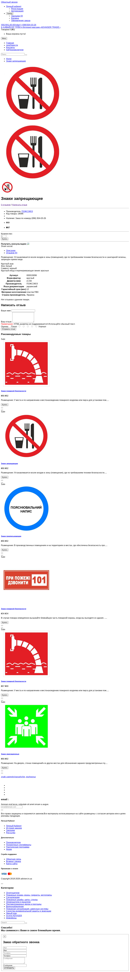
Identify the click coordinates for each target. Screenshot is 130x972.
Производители (13, 842)
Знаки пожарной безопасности (13, 391)
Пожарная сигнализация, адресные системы (27, 909)
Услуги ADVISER (14, 916)
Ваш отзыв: (6, 322)
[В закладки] (2, 407)
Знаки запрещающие (16, 61)
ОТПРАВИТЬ (9, 968)
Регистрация (17, 9)
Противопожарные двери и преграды (24, 904)
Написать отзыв (19, 205)
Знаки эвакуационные (10, 754)
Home (9, 59)
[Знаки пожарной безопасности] (26, 386)
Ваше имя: (6, 311)
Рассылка (10, 833)
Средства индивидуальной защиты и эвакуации (28, 911)
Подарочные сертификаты (18, 845)
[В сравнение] (2, 482)
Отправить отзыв (8, 329)
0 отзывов (6, 205)
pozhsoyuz (31, 777)
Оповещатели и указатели (18, 902)
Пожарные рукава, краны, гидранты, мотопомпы (29, 895)
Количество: (6, 234)
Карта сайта (11, 864)
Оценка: (5, 326)
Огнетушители (12, 893)
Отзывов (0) (11, 253)
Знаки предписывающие (11, 536)
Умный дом (11, 913)
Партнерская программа (17, 847)
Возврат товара (13, 861)
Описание (10, 250)
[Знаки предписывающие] (26, 531)
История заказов (14, 828)
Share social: (7, 246)
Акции (9, 849)
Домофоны (11, 918)
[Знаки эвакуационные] (26, 749)
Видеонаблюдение (15, 906)
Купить (4, 239)
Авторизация (17, 11)
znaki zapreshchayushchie (13, 777)
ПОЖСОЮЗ (27, 211)
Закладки (10, 830)
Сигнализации (13, 897)
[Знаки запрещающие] (32, 122)
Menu (4, 38)
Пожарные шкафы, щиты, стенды (22, 900)
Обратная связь (13, 859)
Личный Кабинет (14, 826)
